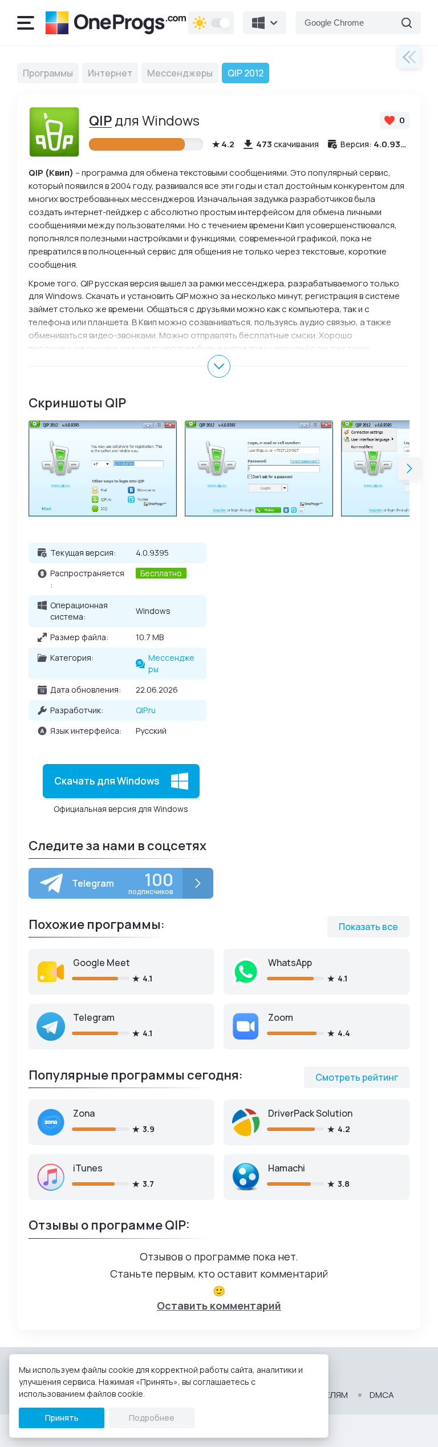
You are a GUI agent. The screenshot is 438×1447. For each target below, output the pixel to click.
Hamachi (286, 1168)
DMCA (382, 1395)
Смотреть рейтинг (356, 1077)
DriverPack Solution (310, 1113)
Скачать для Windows (107, 780)
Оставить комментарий (219, 1305)
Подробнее (152, 1417)
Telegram (94, 1017)
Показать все (368, 926)
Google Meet (101, 962)
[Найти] (406, 22)
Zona (84, 1113)
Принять (62, 1417)
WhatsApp (290, 962)
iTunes (88, 1168)
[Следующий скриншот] (409, 468)
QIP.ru (146, 710)
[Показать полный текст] (219, 366)
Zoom (280, 1017)
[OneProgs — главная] (116, 22)
